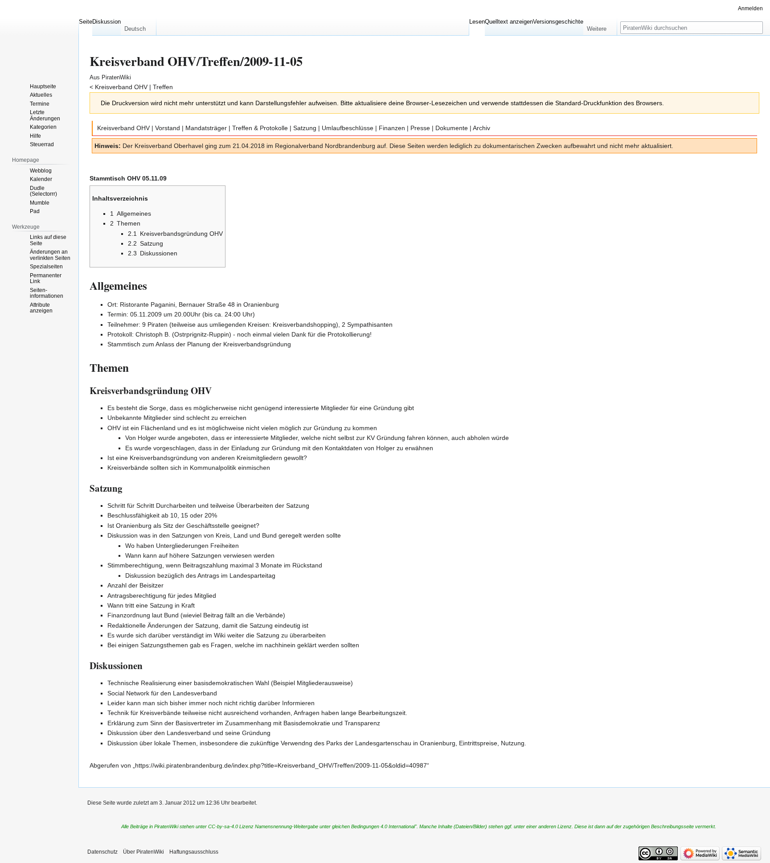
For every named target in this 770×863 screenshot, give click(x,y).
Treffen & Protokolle (260, 128)
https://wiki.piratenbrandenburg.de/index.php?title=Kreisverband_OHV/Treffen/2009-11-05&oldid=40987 (281, 765)
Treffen (163, 86)
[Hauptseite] (39, 35)
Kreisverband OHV (121, 86)
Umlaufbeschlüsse (347, 128)
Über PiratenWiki (143, 852)
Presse (420, 128)
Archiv (481, 128)
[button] (138, 27)
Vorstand (167, 128)
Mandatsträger (206, 128)
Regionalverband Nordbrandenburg (325, 145)
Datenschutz (102, 852)
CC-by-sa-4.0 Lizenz (231, 826)
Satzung (304, 128)
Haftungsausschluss (193, 852)
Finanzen (392, 128)
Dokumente (451, 128)
